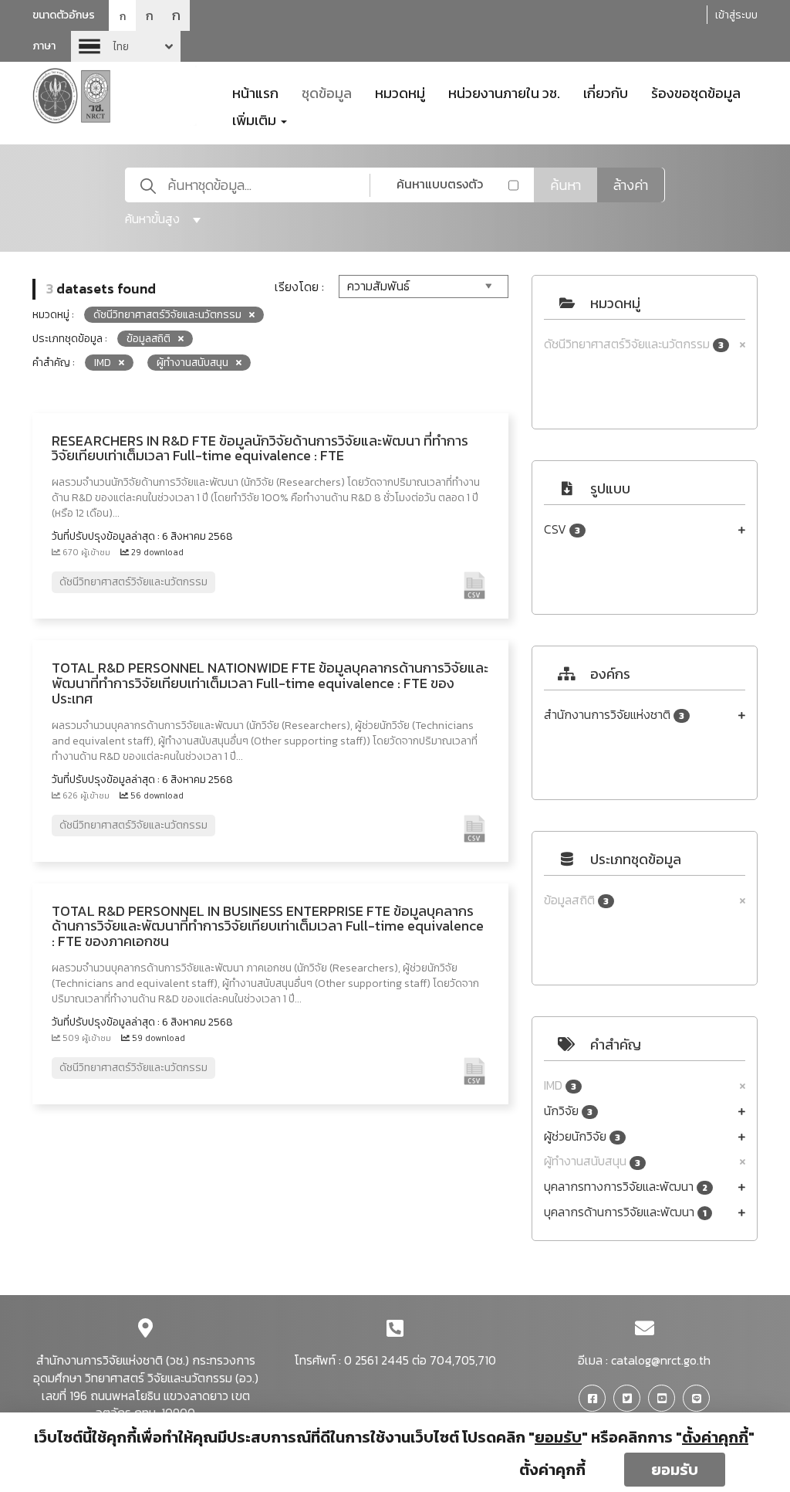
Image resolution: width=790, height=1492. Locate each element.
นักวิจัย (568, 1111)
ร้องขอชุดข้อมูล (696, 92)
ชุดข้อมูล (327, 92)
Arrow (126, 46)
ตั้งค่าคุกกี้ (552, 1469)
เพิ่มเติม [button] (255, 119)
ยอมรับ (674, 1469)
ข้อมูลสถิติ (576, 900)
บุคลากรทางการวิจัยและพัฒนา (625, 1186)
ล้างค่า (630, 185)
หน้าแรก (255, 92)
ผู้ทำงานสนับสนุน (592, 1161)
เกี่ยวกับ (605, 92)
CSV (562, 529)
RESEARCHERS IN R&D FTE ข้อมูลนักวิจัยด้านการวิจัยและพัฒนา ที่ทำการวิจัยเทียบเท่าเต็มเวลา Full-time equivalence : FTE (260, 448)
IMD (560, 1085)
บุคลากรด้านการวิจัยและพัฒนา (625, 1212)
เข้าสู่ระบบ (736, 15)
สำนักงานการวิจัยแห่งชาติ (614, 715)
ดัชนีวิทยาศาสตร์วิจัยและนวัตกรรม (634, 344)
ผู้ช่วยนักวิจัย (582, 1136)
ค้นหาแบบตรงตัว (440, 184)
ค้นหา (565, 185)
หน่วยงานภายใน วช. (504, 92)
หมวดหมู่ (400, 92)
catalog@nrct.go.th (661, 1360)
